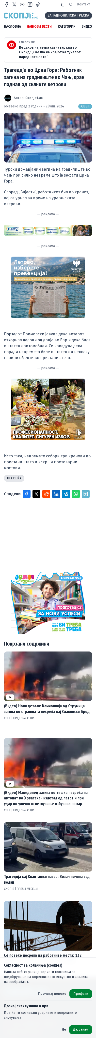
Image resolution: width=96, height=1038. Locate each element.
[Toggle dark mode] (63, 4)
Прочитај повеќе (52, 994)
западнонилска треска (68, 15)
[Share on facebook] (27, 494)
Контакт (83, 4)
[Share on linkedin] (56, 494)
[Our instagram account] (30, 4)
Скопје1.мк (34, 98)
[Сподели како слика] (86, 494)
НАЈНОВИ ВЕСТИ (39, 26)
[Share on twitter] (36, 494)
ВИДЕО (86, 26)
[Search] (71, 4)
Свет (85, 106)
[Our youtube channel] (22, 4)
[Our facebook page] (6, 4)
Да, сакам (80, 1029)
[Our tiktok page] (37, 4)
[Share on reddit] (46, 494)
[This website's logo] (21, 15)
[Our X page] (14, 4)
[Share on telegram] (66, 494)
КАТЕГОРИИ (67, 26)
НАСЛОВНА (12, 26)
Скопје (9, 889)
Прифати (80, 994)
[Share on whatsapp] (76, 494)
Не (64, 1029)
